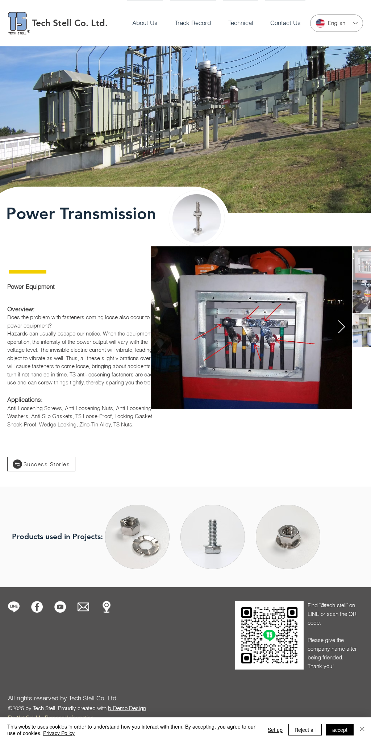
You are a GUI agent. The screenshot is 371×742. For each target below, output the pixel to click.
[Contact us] (83, 607)
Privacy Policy (59, 733)
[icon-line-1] (14, 607)
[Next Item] (341, 327)
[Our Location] (106, 607)
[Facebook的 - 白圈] (37, 607)
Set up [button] (275, 729)
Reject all (305, 729)
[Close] (362, 729)
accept (339, 729)
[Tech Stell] (60, 607)
